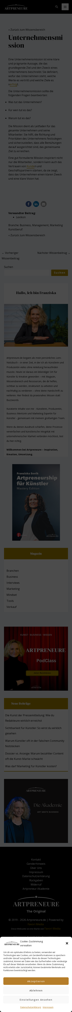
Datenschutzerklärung (30, 1007)
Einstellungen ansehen (36, 999)
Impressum (48, 1007)
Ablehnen (36, 990)
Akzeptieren (36, 981)
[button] (67, 943)
